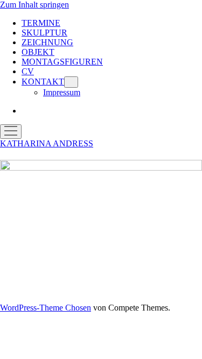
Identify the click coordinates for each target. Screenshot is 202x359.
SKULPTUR (44, 32)
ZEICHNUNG (47, 42)
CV (28, 71)
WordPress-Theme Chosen (45, 307)
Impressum (61, 92)
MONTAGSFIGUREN (62, 61)
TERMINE (41, 22)
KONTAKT (43, 81)
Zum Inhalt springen (34, 4)
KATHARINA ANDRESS (46, 143)
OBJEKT (38, 52)
